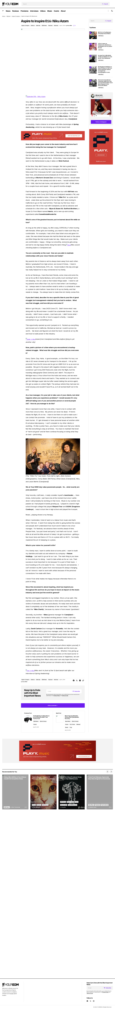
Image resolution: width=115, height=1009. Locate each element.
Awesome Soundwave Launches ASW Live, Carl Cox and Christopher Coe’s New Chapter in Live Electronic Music (105, 82)
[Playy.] (57, 751)
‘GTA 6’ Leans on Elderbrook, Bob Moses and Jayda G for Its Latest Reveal (105, 45)
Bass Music (67, 721)
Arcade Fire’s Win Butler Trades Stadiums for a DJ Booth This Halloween (105, 57)
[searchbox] (61, 4)
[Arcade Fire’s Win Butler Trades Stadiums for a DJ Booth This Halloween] (93, 58)
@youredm (99, 95)
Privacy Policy (57, 695)
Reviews (39, 804)
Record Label (64, 804)
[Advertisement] (101, 147)
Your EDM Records (72, 804)
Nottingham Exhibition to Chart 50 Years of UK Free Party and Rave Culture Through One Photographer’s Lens (105, 69)
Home (3, 16)
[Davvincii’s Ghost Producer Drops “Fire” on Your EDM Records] (71, 791)
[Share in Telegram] (80, 680)
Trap (71, 727)
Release (78, 724)
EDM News (44, 25)
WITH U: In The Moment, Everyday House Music (104, 33)
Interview (56, 25)
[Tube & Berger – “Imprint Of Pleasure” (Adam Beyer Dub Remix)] (43, 791)
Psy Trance (72, 724)
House (35, 724)
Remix (66, 727)
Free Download (104, 804)
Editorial (8, 16)
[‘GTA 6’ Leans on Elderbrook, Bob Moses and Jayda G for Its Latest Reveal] (93, 46)
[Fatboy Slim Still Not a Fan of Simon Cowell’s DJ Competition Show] (15, 791)
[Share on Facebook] (73, 680)
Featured (50, 25)
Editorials (38, 25)
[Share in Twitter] (76, 680)
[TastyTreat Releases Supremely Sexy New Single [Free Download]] (100, 791)
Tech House (45, 804)
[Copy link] (83, 680)
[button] (3, 11)
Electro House (43, 721)
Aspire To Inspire (16, 16)
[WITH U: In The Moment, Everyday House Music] (93, 35)
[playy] (53, 135)
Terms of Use (65, 695)
